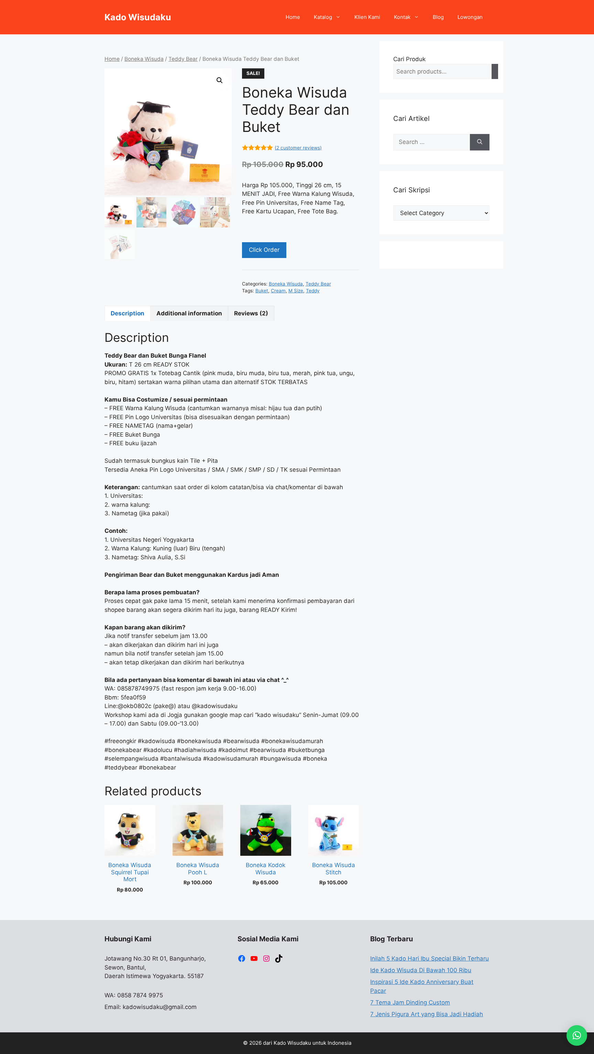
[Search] (495, 71)
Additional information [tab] (189, 313)
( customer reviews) (298, 147)
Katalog (323, 17)
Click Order (264, 249)
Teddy (313, 290)
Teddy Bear (183, 59)
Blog (438, 17)
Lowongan (470, 17)
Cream (278, 290)
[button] (219, 80)
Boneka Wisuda (144, 59)
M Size (295, 290)
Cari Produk (409, 59)
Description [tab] (127, 313)
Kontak (402, 17)
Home (293, 17)
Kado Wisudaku (137, 17)
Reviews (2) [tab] (251, 313)
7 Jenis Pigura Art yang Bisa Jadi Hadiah (426, 1014)
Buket (261, 290)
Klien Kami (367, 17)
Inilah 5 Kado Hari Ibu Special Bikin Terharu (429, 958)
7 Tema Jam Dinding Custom (410, 1002)
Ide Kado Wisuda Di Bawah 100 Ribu (420, 970)
